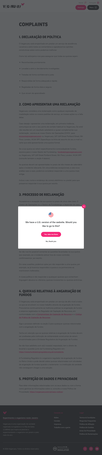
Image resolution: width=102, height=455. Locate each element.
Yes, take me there (51, 234)
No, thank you (51, 241)
